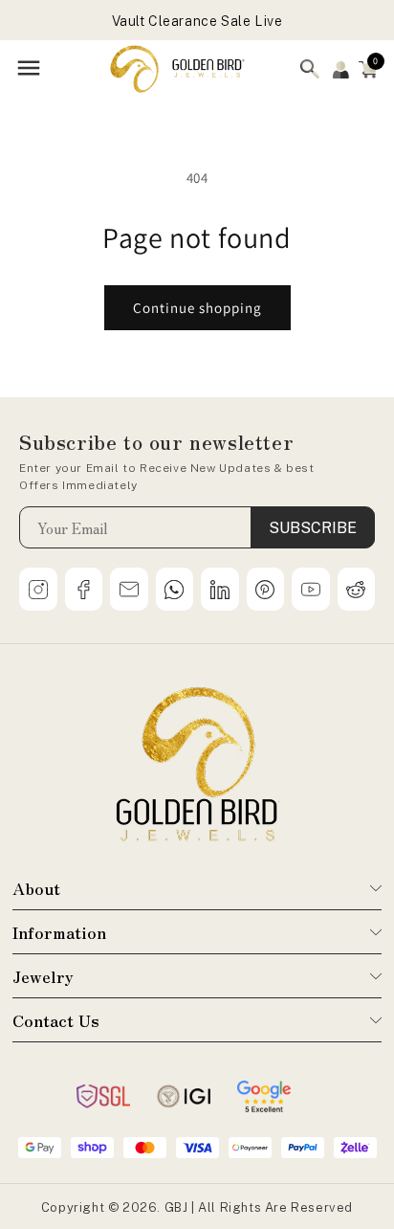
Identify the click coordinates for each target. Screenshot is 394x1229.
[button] (368, 68)
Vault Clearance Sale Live (197, 21)
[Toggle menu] (29, 69)
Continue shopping (197, 308)
